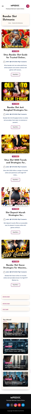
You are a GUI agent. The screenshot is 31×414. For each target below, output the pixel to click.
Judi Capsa (8, 330)
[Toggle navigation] (3, 6)
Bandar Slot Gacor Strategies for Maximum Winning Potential (15, 268)
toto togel (5, 309)
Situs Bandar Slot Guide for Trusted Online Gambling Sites (15, 57)
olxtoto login (6, 296)
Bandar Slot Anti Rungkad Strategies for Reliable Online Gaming (15, 110)
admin (7, 61)
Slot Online (16, 51)
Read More (15, 74)
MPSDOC (15, 6)
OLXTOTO (21, 411)
